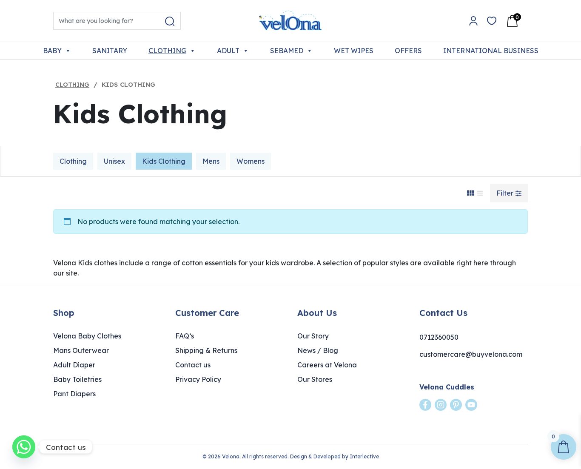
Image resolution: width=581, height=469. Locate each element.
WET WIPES (353, 50)
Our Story (313, 336)
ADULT (228, 50)
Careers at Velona (327, 365)
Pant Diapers (74, 393)
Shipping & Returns (206, 350)
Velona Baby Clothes (87, 336)
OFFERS (408, 50)
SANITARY (109, 50)
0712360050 (439, 337)
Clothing (72, 84)
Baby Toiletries (77, 379)
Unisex (114, 161)
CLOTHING (167, 50)
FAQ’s (184, 336)
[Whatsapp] (23, 446)
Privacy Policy (198, 379)
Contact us (193, 365)
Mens (210, 161)
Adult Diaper (74, 365)
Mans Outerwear (81, 350)
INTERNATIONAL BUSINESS (490, 50)
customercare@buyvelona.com (470, 354)
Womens (250, 161)
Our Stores (314, 379)
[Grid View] (470, 193)
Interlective (364, 456)
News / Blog (317, 350)
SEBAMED (286, 50)
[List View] (480, 193)
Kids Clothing (163, 161)
